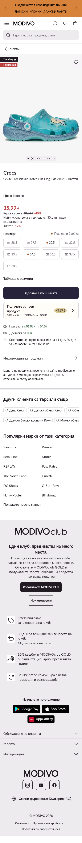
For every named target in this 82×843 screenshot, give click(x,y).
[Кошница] (75, 23)
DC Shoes (10, 485)
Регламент (22, 823)
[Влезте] (55, 23)
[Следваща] (76, 8)
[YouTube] (41, 785)
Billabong (49, 495)
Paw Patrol (50, 466)
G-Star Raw (50, 485)
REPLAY (9, 466)
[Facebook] (54, 785)
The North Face (14, 476)
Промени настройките (48, 823)
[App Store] (55, 709)
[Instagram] (27, 785)
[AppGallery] (41, 719)
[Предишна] (6, 8)
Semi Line (10, 457)
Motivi (47, 457)
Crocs (9, 173)
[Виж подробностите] (76, 358)
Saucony (9, 447)
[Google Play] (26, 709)
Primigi (47, 447)
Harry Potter (12, 495)
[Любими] (65, 23)
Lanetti (47, 476)
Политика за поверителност (41, 829)
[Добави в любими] (76, 62)
